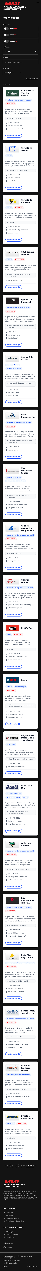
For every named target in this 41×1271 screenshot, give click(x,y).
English (5, 1266)
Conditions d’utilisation (10, 1263)
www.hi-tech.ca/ (14, 181)
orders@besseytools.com (17, 657)
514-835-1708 (13, 389)
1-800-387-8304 (14, 711)
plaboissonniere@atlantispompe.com (22, 605)
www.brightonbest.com (16, 767)
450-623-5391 (13, 332)
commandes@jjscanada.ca (18, 230)
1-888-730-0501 (14, 447)
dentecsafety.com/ (15, 1047)
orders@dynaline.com (16, 1146)
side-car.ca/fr (13, 395)
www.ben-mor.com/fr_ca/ (17, 824)
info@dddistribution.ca (16, 933)
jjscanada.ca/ (13, 233)
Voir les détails (12, 135)
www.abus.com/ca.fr (15, 280)
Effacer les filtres (32, 79)
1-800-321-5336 (14, 1094)
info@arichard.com (15, 126)
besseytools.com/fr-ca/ (16, 660)
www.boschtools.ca (15, 717)
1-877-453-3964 (14, 1143)
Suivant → (30, 1165)
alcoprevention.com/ (15, 508)
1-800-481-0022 (14, 818)
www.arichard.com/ (15, 129)
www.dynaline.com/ (15, 1149)
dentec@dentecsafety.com (18, 1044)
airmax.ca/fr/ (13, 450)
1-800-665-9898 (14, 175)
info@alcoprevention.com (17, 505)
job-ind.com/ (13, 338)
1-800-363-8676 (14, 123)
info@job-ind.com (14, 335)
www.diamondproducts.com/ (19, 1097)
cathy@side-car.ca (15, 392)
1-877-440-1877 (14, 930)
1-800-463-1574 (14, 227)
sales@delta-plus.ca (15, 989)
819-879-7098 (13, 874)
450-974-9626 (13, 558)
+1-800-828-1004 (14, 654)
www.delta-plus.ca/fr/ (16, 992)
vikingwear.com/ (14, 561)
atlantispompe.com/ (15, 608)
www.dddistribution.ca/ (17, 936)
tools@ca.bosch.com (15, 714)
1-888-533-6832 (14, 1041)
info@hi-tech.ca (14, 178)
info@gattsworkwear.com (17, 877)
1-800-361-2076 (14, 763)
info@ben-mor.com (15, 821)
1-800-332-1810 (14, 986)
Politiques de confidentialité (11, 1260)
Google (10, 1247)
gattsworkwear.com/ (15, 880)
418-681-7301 (13, 602)
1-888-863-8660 (14, 502)
